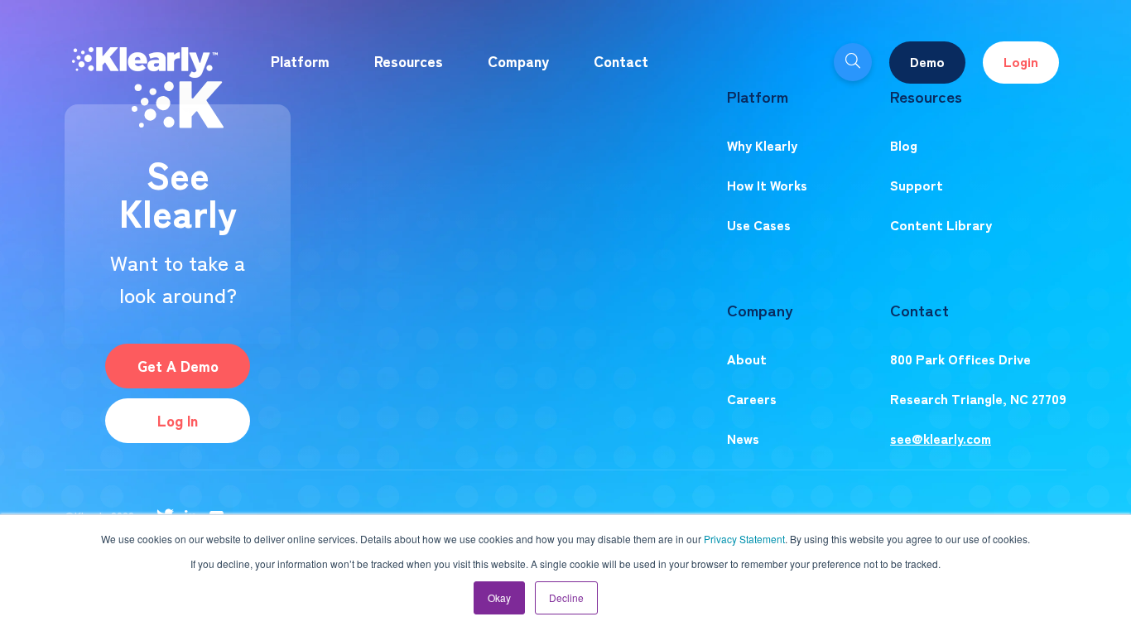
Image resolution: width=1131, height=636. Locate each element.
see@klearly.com (940, 438)
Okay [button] (499, 597)
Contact (621, 60)
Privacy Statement (744, 539)
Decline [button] (566, 597)
